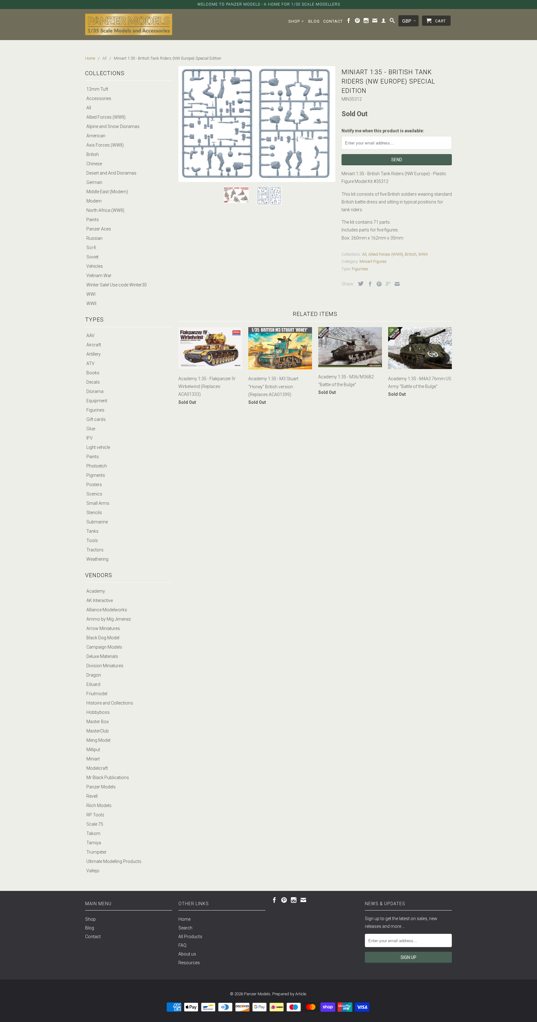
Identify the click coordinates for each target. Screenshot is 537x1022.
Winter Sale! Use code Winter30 (116, 284)
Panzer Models (101, 786)
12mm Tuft (97, 89)
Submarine (97, 521)
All (88, 107)
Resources (189, 962)
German (94, 182)
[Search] (392, 21)
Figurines (95, 410)
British (92, 154)
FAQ (182, 945)
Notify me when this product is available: (383, 130)
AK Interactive (99, 600)
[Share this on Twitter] (359, 283)
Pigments (95, 475)
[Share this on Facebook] (369, 283)
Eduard (93, 684)
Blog (314, 21)
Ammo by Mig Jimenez (108, 619)
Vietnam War (99, 275)
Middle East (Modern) (107, 191)
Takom (93, 833)
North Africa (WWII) (105, 210)
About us (187, 953)
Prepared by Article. (289, 994)
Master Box (97, 721)
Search (185, 927)
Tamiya (93, 842)
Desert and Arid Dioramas (111, 173)
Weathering (97, 559)
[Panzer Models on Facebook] (348, 21)
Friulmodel (96, 693)
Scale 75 (94, 824)
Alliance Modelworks (106, 609)
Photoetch (96, 465)
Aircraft (93, 344)
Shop (296, 21)
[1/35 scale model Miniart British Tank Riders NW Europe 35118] (256, 124)
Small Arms (97, 503)
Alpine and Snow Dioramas (113, 126)
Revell (92, 796)
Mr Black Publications (107, 777)
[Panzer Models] (128, 24)
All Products (190, 936)
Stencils (94, 512)
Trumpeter (96, 852)
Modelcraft (97, 768)
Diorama (94, 391)
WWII (91, 303)
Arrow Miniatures (103, 628)
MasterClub (97, 730)
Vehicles (94, 266)
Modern (94, 200)
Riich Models (99, 805)
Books (92, 372)
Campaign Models (104, 647)
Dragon (93, 675)
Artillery (93, 354)
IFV (89, 438)
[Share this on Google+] (387, 283)
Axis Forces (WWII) (105, 145)
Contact (333, 21)
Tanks (92, 531)
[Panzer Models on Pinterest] (357, 21)
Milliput (93, 749)
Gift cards (96, 419)
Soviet (92, 256)
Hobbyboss (98, 712)
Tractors (94, 549)
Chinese (94, 163)
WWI (90, 294)
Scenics (94, 493)
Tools (92, 540)
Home (184, 919)
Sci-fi (91, 247)
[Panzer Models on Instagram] (366, 21)
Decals (93, 382)
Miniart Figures (373, 261)
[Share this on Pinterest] (378, 283)
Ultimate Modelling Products (113, 861)
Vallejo (92, 870)
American (95, 135)
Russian (94, 238)
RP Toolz (95, 814)
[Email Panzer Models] (375, 21)
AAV (90, 335)
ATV (90, 363)
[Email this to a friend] (396, 283)
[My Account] (383, 21)
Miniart (93, 758)
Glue (90, 428)
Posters (94, 484)
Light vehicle (98, 447)
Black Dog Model (102, 637)
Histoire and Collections (109, 702)
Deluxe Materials (102, 656)
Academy (95, 591)
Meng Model (98, 740)
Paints (92, 219)
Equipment (96, 400)
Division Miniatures (104, 665)
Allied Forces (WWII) (106, 117)
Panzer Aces (98, 228)
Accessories (98, 98)
